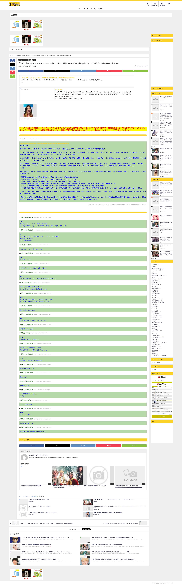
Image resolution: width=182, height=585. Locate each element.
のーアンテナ (155, 310)
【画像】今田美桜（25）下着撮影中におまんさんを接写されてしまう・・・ (166, 132)
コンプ (153, 331)
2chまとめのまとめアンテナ (159, 268)
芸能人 (33, 60)
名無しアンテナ (156, 344)
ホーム (80, 8)
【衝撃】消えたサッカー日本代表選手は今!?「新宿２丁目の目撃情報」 (166, 192)
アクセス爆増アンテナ (157, 322)
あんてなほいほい (156, 284)
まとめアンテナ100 (156, 317)
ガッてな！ (100, 8)
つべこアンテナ (156, 295)
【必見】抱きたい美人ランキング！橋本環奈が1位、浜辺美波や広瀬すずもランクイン (166, 199)
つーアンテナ (155, 297)
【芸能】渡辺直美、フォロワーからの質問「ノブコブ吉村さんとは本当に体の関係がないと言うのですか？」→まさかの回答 (166, 141)
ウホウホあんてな (156, 326)
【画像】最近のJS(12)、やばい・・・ (166, 149)
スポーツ (20, 60)
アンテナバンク (156, 324)
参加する (170, 414)
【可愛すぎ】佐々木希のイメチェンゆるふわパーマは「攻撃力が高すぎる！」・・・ (166, 172)
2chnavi (154, 266)
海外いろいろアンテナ (157, 348)
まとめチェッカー (156, 319)
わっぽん (154, 320)
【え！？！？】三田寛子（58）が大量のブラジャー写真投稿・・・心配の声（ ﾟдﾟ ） (166, 254)
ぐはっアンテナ (156, 291)
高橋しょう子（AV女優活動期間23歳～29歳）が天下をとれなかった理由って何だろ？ (166, 124)
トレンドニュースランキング (158, 380)
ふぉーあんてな (156, 313)
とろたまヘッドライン (157, 299)
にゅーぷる (93, 8)
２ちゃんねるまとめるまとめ (159, 355)
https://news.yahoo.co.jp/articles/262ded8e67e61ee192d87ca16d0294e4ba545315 (44, 143)
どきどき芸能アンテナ (157, 300)
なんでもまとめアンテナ (158, 302)
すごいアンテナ (156, 293)
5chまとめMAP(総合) (157, 269)
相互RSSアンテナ (156, 351)
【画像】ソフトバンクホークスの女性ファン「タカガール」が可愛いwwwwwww (166, 239)
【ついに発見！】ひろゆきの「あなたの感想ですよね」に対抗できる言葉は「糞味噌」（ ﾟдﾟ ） (166, 157)
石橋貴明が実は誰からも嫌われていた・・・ (166, 230)
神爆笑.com (154, 353)
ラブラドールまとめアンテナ (159, 342)
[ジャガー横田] (25, 89)
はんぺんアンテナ (156, 311)
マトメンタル (155, 341)
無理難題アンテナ (156, 350)
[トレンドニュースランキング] (162, 377)
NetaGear (154, 273)
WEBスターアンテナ (157, 279)
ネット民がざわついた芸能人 (38, 455)
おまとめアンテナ (156, 288)
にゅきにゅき (155, 306)
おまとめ (154, 286)
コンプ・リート (156, 333)
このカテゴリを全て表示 (162, 413)
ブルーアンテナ (156, 339)
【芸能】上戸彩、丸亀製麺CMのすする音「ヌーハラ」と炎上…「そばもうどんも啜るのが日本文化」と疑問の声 (166, 116)
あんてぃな (154, 282)
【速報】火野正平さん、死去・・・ (165, 165)
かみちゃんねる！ (156, 290)
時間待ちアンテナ (156, 346)
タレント (25, 60)
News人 (86, 8)
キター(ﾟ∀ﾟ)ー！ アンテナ (158, 330)
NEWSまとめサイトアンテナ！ (160, 275)
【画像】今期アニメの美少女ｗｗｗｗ (166, 216)
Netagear (154, 271)
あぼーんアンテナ (156, 280)
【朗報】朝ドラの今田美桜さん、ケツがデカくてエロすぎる (166, 106)
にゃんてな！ (155, 304)
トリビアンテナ (156, 335)
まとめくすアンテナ (157, 315)
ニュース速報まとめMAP (158, 337)
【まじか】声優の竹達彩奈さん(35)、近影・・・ (166, 97)
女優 (30, 60)
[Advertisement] (162, 64)
